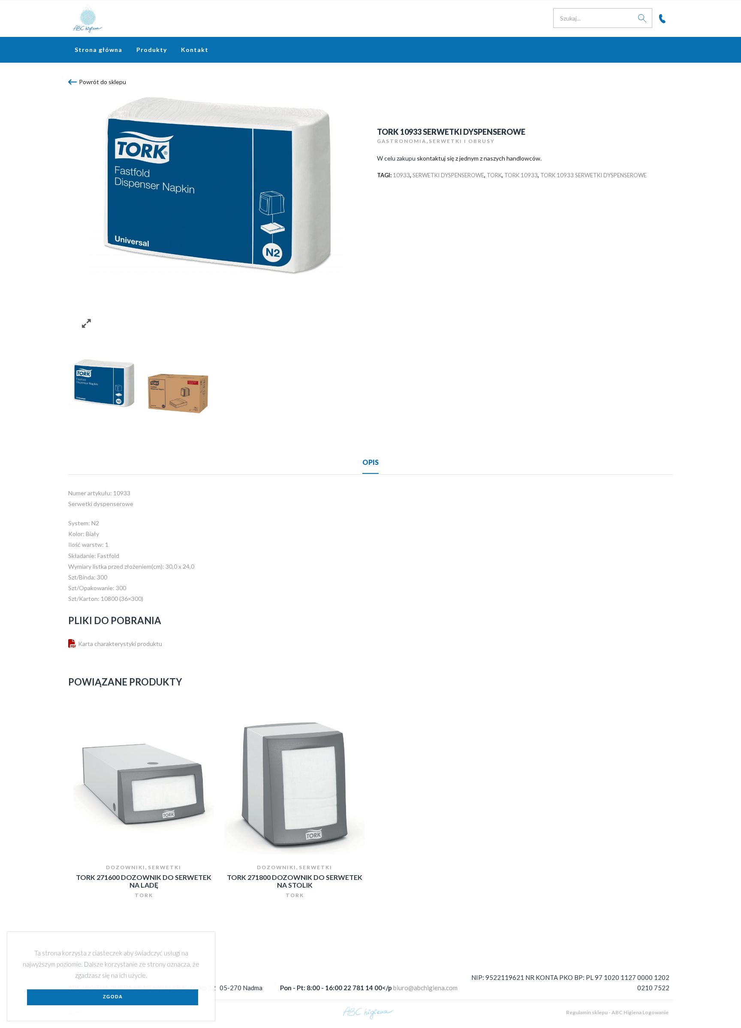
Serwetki (164, 867)
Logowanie (655, 1012)
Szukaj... (642, 18)
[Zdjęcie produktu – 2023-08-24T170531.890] (103, 383)
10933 (401, 175)
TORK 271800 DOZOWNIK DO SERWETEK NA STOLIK (294, 881)
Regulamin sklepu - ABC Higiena (604, 1012)
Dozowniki (125, 867)
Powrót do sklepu (102, 81)
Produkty (151, 49)
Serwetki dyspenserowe (448, 175)
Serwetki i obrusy (462, 141)
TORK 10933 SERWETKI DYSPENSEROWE (593, 175)
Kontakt (194, 49)
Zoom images (86, 323)
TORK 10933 (521, 175)
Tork (494, 175)
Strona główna (98, 49)
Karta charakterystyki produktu (120, 643)
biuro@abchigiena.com (425, 988)
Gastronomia (401, 141)
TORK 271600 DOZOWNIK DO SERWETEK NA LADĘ (143, 881)
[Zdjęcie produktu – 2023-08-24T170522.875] (178, 392)
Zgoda (113, 996)
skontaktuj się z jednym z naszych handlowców (478, 158)
